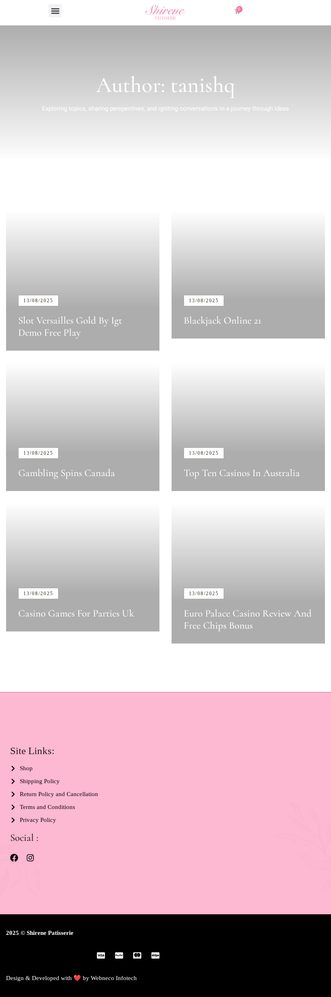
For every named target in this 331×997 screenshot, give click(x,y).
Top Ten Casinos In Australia (242, 473)
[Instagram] (30, 858)
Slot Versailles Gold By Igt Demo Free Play (70, 326)
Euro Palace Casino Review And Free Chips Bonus (248, 619)
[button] (55, 10)
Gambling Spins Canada (66, 473)
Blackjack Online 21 (222, 320)
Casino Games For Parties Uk (76, 613)
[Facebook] (14, 858)
